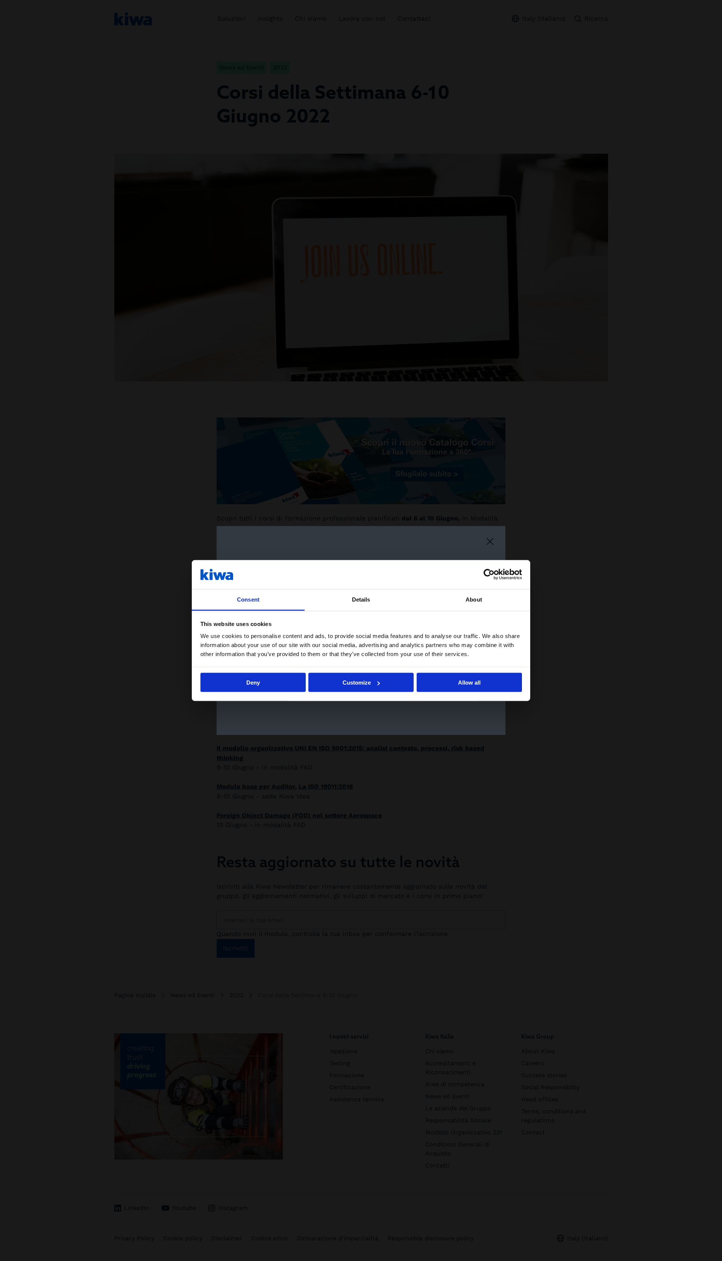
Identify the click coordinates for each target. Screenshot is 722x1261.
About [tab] (474, 599)
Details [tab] (361, 599)
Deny (253, 682)
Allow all (469, 682)
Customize (357, 682)
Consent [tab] (248, 599)
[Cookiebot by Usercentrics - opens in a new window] (489, 574)
